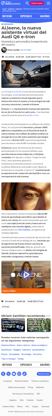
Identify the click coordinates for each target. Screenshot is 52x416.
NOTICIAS (7, 16)
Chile (21, 400)
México (20, 406)
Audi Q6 (20, 57)
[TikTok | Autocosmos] (24, 374)
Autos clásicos (23, 345)
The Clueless (24, 229)
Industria (26, 349)
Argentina (13, 400)
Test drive (37, 354)
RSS (38, 394)
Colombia (30, 400)
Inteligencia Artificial (14, 91)
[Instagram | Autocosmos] (19, 374)
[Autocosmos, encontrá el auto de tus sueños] (10, 3)
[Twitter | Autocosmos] (8, 374)
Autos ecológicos (39, 345)
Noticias (19, 9)
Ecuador (40, 400)
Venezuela (45, 406)
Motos (4, 354)
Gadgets (17, 349)
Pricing (30, 387)
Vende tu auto (37, 3)
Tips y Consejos (8, 358)
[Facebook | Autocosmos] (3, 374)
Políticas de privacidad (16, 387)
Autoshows (6, 349)
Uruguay (35, 406)
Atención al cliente (21, 381)
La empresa (7, 381)
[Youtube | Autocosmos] (14, 374)
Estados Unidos (8, 406)
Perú (27, 406)
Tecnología (26, 354)
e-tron (46, 57)
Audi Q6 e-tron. (32, 115)
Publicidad (40, 387)
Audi (16, 94)
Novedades (7, 24)
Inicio (4, 9)
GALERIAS (45, 16)
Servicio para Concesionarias (23, 394)
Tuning (20, 358)
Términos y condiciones (40, 381)
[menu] (48, 3)
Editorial (11, 9)
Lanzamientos (38, 349)
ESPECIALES (26, 16)
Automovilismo (8, 345)
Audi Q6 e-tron (33, 57)
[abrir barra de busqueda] (27, 3)
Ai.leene (9, 57)
